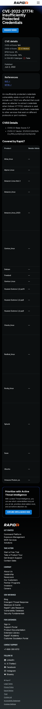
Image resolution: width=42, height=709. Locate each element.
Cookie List (8, 697)
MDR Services (10, 540)
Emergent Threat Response (16, 602)
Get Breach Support (13, 558)
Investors (8, 585)
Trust (5, 694)
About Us (8, 571)
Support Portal (10, 627)
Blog (6, 599)
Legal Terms (8, 684)
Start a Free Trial (11, 552)
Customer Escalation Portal (16, 638)
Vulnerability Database (14, 610)
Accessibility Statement (12, 701)
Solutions (8, 543)
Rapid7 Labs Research (14, 608)
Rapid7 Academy (11, 635)
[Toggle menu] (38, 2)
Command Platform (12, 534)
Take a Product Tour (13, 555)
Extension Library (11, 633)
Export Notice (8, 690)
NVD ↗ (7, 81)
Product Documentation (14, 630)
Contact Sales (10, 560)
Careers (7, 588)
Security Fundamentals (14, 613)
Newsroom (9, 577)
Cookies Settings (10, 704)
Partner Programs (12, 583)
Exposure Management (14, 537)
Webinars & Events (12, 605)
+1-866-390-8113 (11, 649)
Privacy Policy (9, 687)
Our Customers (11, 580)
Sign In (7, 624)
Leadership (9, 574)
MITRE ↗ (8, 85)
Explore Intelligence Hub (18, 512)
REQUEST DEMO (10, 30)
